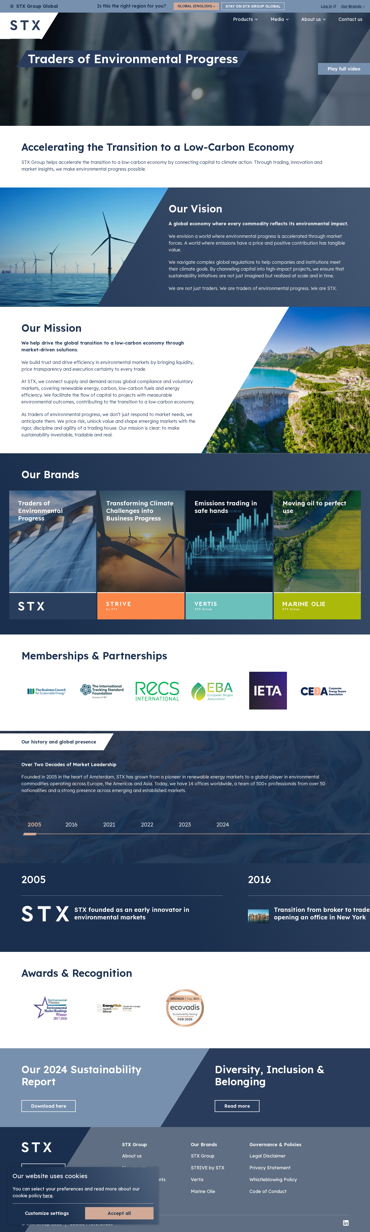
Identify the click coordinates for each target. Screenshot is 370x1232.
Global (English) (195, 6)
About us (311, 19)
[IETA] (268, 691)
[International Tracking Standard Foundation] (102, 691)
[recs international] (157, 691)
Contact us (350, 19)
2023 (185, 825)
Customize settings (47, 1213)
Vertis (197, 1179)
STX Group (202, 1156)
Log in (326, 6)
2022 (147, 825)
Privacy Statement (270, 1168)
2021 (109, 825)
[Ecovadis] (185, 1008)
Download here (48, 1106)
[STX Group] (52, 555)
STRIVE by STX (207, 1168)
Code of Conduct (268, 1191)
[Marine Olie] (317, 555)
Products (243, 19)
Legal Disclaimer (267, 1156)
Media (277, 19)
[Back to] (36, 1151)
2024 (222, 825)
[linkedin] (346, 1223)
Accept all (119, 1213)
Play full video (343, 69)
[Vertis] (229, 555)
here (48, 1196)
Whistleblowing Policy (273, 1179)
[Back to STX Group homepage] (25, 25)
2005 (34, 825)
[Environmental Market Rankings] (52, 1009)
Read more (237, 1106)
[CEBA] (323, 691)
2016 (71, 825)
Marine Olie (203, 1191)
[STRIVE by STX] (140, 555)
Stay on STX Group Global (253, 6)
